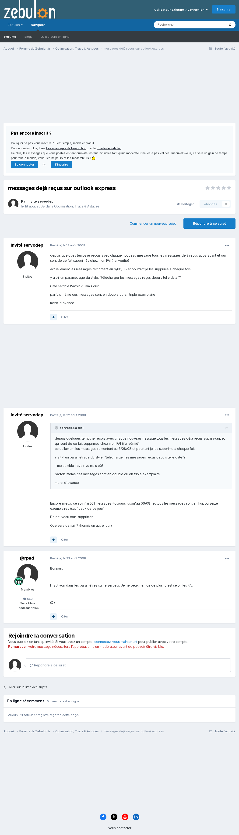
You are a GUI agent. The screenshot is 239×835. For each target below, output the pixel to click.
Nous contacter (119, 828)
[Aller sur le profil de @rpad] (27, 574)
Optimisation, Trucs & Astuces (76, 206)
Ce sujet (213, 24)
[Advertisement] (58, 90)
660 (29, 599)
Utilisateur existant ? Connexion (180, 9)
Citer (64, 317)
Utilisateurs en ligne (55, 36)
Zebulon (14, 25)
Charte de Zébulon (109, 148)
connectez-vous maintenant (115, 642)
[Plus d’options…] (227, 245)
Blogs (28, 36)
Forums (10, 36)
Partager (186, 204)
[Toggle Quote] (57, 428)
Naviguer (38, 25)
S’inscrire (224, 9)
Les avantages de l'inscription (66, 148)
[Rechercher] (230, 24)
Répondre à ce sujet (209, 223)
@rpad (27, 558)
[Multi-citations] (53, 317)
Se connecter (24, 164)
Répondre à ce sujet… (50, 665)
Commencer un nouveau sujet (153, 223)
